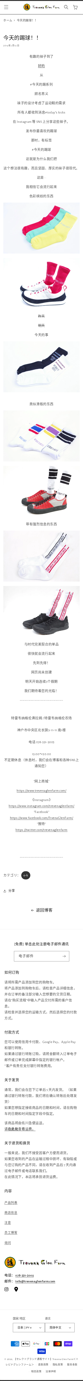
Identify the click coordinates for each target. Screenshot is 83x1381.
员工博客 (10, 1232)
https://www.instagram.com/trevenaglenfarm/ (41, 806)
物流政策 (36, 1371)
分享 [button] (11, 890)
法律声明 (51, 1371)
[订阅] (64, 956)
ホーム (7, 20)
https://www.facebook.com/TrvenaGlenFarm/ (41, 818)
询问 (7, 1242)
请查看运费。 (19, 1129)
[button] (6, 7)
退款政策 (43, 1364)
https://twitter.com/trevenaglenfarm (41, 830)
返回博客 (44, 910)
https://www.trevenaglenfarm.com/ (41, 790)
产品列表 (10, 1202)
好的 (41, 66)
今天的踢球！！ (27, 20)
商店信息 (10, 1212)
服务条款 (72, 1364)
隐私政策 (58, 1364)
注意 (7, 1222)
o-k (25, 875)
